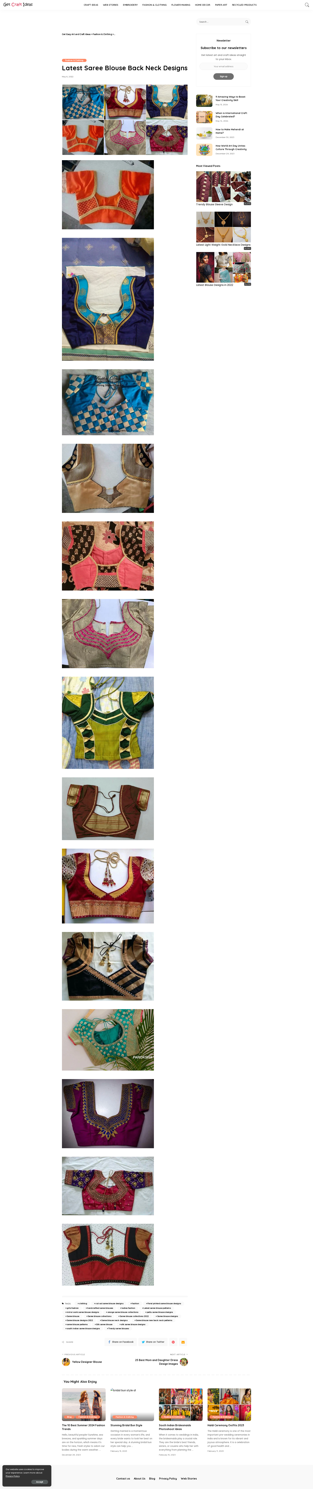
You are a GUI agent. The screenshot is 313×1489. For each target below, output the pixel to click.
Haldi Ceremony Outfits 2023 (226, 1425)
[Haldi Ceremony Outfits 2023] (229, 1404)
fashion (135, 1303)
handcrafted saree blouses (100, 1308)
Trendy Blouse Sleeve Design (214, 204)
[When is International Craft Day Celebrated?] (204, 117)
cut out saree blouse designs (109, 1303)
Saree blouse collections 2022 (134, 1316)
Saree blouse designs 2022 (80, 1320)
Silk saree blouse (104, 1324)
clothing (83, 1303)
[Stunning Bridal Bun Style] (132, 1404)
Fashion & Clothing (74, 60)
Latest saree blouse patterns (157, 1308)
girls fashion (73, 1308)
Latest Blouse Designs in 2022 (214, 285)
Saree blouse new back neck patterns (154, 1320)
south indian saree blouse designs (83, 1328)
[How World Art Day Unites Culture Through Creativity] (204, 150)
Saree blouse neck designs (114, 1320)
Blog (69, 1417)
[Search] (307, 5)
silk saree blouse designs (133, 1324)
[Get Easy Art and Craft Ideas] (18, 5)
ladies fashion (128, 1308)
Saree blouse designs (167, 1316)
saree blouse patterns (77, 1324)
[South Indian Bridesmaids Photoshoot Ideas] (181, 1404)
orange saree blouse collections (123, 1312)
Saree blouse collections (99, 1316)
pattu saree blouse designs (160, 1312)
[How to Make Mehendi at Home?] (204, 133)
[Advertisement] (152, 34)
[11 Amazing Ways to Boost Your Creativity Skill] (204, 101)
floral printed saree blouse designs (164, 1303)
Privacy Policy (13, 1476)
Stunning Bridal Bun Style (126, 1425)
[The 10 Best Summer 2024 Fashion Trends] (84, 1404)
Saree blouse (73, 1316)
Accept (39, 1482)
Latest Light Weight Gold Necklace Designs (223, 245)
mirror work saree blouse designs (83, 1312)
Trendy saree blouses (118, 1328)
